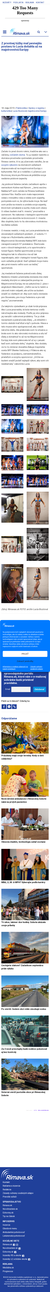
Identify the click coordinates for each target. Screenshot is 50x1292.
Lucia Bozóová (19, 111)
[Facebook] (4, 706)
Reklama (29, 2)
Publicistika (21, 108)
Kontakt (40, 2)
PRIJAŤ (25, 654)
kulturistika (6, 111)
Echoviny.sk (8, 1212)
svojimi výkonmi (9, 165)
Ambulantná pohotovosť (14, 1232)
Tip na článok (9, 1216)
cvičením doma (17, 154)
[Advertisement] (25, 78)
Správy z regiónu (36, 108)
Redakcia (7, 1189)
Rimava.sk (7, 1205)
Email (7, 689)
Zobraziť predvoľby (25, 661)
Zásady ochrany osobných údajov (36, 668)
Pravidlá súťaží (10, 1196)
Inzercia (6, 1225)
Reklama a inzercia (11, 1186)
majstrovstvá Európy (37, 111)
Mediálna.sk (8, 1267)
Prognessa (8, 1271)
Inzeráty (7, 2)
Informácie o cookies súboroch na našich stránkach (15, 668)
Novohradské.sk (10, 1209)
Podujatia (18, 2)
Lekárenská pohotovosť (14, 1236)
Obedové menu (10, 1228)
